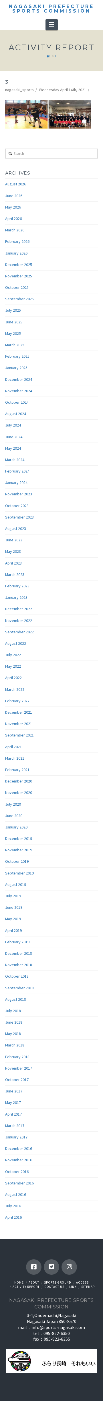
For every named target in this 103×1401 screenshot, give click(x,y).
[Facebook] (33, 1267)
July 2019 (13, 895)
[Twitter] (51, 1267)
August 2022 (15, 643)
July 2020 (13, 804)
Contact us (54, 1287)
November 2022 (18, 620)
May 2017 (13, 1102)
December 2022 (18, 608)
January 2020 (16, 827)
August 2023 (15, 528)
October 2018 (17, 976)
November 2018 (18, 964)
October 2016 (17, 1171)
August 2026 (15, 184)
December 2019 (18, 838)
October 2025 (17, 287)
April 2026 (13, 218)
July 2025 (13, 310)
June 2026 (13, 195)
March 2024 (14, 459)
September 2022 (19, 632)
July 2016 (13, 1205)
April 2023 (13, 563)
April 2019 (13, 930)
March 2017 (14, 1125)
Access (82, 1282)
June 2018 (13, 1022)
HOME (19, 1282)
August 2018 (15, 999)
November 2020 (18, 792)
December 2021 (18, 712)
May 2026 (13, 207)
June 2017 (13, 1091)
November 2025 (18, 276)
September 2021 (19, 735)
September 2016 (19, 1183)
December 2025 (18, 264)
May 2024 (13, 448)
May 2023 (13, 551)
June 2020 (13, 815)
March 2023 (14, 574)
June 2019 (13, 907)
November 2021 (18, 723)
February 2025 (17, 356)
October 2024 (17, 402)
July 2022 (13, 654)
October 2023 (17, 505)
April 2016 (13, 1217)
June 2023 (13, 540)
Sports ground (57, 1282)
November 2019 (18, 849)
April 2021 (13, 746)
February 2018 (17, 1056)
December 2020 (18, 781)
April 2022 (13, 677)
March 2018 (14, 1045)
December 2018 (18, 953)
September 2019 (19, 873)
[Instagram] (69, 1267)
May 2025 (13, 333)
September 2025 (19, 298)
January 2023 (16, 597)
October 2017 (17, 1079)
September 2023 (19, 517)
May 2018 (13, 1033)
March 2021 (14, 758)
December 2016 (18, 1148)
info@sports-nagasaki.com (58, 1327)
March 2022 (14, 689)
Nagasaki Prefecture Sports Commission (51, 8)
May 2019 (13, 918)
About (34, 1282)
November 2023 (18, 494)
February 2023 (17, 586)
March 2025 (14, 344)
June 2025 (13, 322)
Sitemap (88, 1287)
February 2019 (17, 941)
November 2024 (18, 390)
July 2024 (13, 425)
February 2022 (17, 700)
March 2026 (14, 230)
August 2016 (15, 1194)
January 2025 (16, 367)
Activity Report (26, 1287)
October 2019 (17, 861)
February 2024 (17, 471)
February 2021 (17, 769)
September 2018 (19, 987)
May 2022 (13, 666)
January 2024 (16, 482)
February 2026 (17, 241)
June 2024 (13, 436)
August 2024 (15, 413)
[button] (51, 24)
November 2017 (18, 1068)
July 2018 (13, 1010)
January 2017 (16, 1137)
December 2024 (18, 379)
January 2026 (16, 253)
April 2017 (13, 1114)
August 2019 (15, 884)
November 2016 (18, 1159)
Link (72, 1287)
